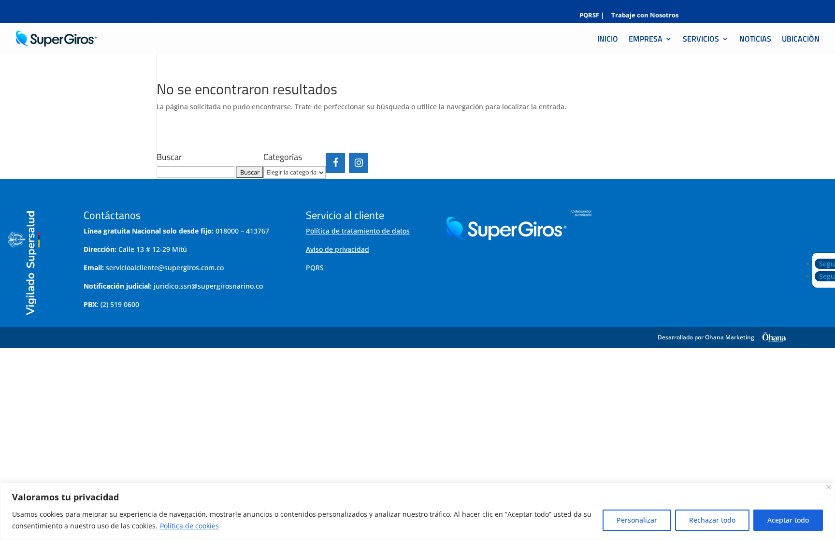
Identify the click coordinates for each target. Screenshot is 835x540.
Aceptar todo (788, 520)
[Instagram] (358, 163)
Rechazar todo (712, 520)
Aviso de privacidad (337, 249)
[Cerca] (828, 487)
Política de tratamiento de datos (358, 230)
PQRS (315, 267)
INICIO (607, 39)
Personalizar (637, 520)
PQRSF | (591, 15)
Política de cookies (189, 525)
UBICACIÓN (801, 39)
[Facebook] (335, 163)
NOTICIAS (755, 39)
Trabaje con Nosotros (644, 15)
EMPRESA (645, 39)
